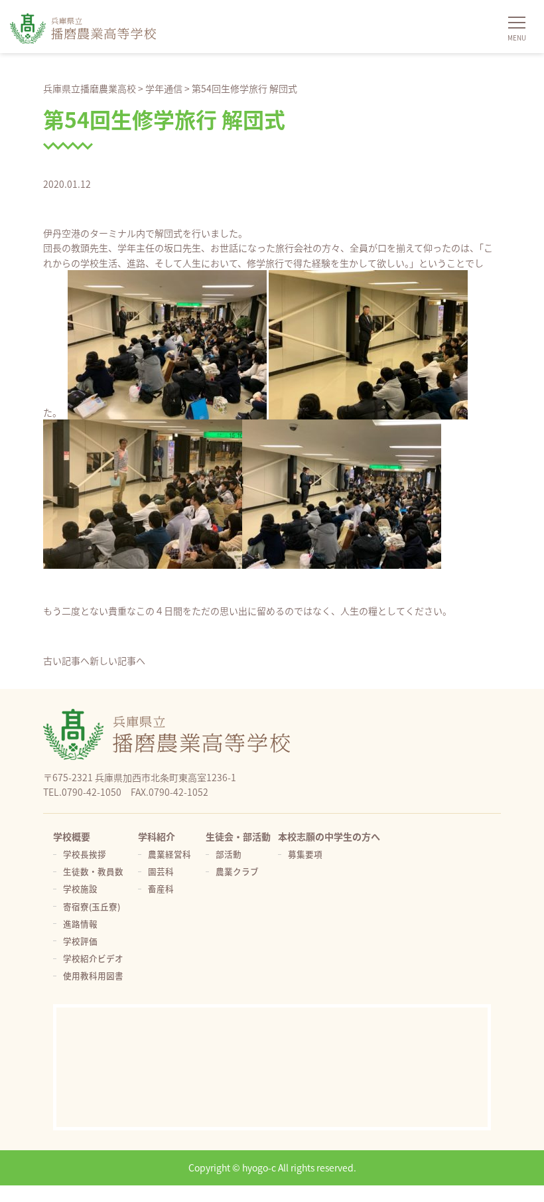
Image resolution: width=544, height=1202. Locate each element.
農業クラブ (237, 871)
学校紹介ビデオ (93, 958)
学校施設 (80, 888)
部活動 (228, 854)
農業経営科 (169, 854)
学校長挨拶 (84, 854)
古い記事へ (66, 660)
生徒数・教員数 (93, 871)
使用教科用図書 (93, 975)
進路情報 (80, 923)
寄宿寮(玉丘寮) (91, 906)
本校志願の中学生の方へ (329, 836)
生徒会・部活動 (238, 836)
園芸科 (161, 871)
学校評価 (80, 941)
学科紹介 (156, 836)
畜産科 (161, 888)
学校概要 (71, 836)
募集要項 (305, 854)
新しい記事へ (117, 660)
